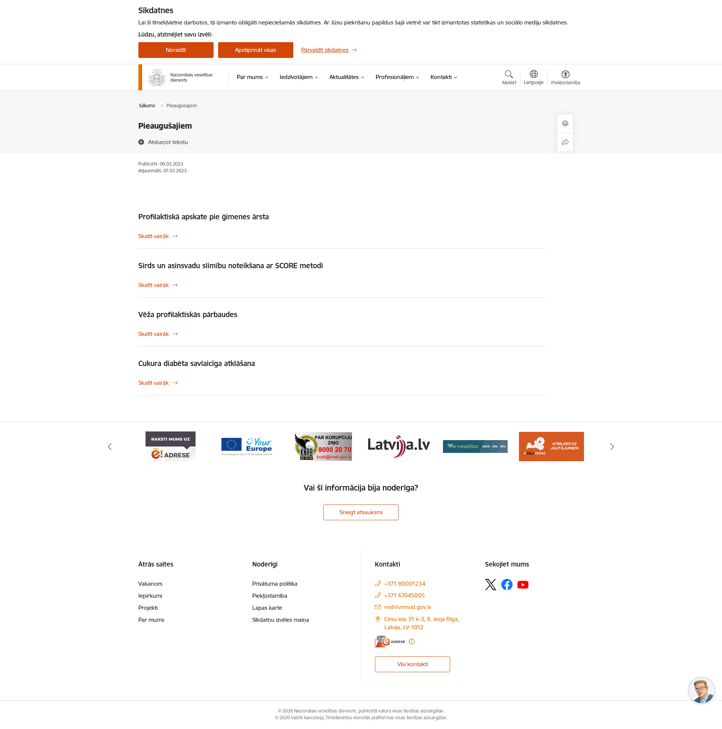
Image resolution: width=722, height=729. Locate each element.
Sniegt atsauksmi (361, 512)
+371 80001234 (404, 583)
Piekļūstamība (269, 595)
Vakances (150, 583)
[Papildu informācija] (411, 641)
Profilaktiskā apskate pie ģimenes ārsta (203, 216)
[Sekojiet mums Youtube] (523, 584)
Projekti (148, 607)
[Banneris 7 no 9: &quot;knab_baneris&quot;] (247, 446)
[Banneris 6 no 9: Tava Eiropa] (171, 446)
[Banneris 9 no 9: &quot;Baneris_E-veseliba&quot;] (399, 446)
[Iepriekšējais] (110, 446)
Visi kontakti (412, 664)
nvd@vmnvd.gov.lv (407, 607)
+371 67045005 (404, 595)
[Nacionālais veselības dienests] (180, 77)
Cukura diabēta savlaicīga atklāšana (196, 363)
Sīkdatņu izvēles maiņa (280, 619)
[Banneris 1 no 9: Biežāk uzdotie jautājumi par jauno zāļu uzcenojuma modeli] (475, 446)
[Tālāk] (613, 446)
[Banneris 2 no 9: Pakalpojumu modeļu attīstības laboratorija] (551, 446)
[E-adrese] (390, 641)
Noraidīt (176, 49)
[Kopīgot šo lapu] (565, 142)
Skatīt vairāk (153, 236)
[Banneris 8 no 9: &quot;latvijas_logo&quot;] (323, 446)
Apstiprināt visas (255, 49)
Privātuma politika (274, 583)
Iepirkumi (150, 595)
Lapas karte (267, 607)
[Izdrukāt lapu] (565, 123)
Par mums (151, 619)
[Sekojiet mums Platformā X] (490, 584)
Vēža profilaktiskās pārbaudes (187, 314)
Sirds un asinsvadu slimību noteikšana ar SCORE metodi (230, 265)
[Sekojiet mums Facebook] (507, 584)
